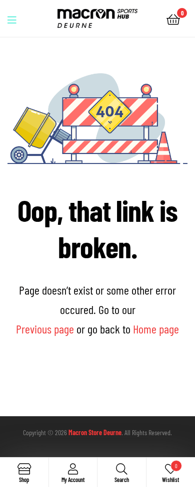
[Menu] (18, 18)
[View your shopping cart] (173, 18)
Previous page (45, 329)
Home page (156, 329)
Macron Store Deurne (95, 432)
